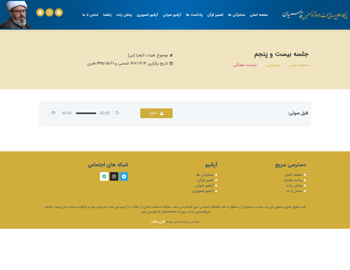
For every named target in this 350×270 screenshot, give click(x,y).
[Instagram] (49, 12)
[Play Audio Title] (117, 113)
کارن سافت (158, 221)
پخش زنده (124, 15)
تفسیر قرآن (215, 15)
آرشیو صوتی (172, 15)
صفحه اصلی (259, 15)
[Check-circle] (40, 12)
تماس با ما (90, 15)
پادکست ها (194, 15)
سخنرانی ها (236, 15)
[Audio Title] (86, 113)
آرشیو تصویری (147, 15)
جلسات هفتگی (245, 65)
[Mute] (53, 113)
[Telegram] (59, 12)
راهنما (107, 15)
